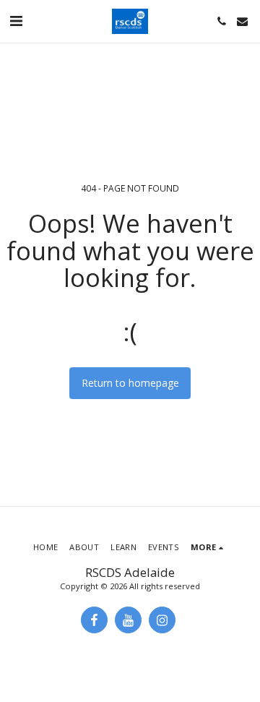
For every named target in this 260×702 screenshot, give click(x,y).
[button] (16, 20)
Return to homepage (130, 383)
